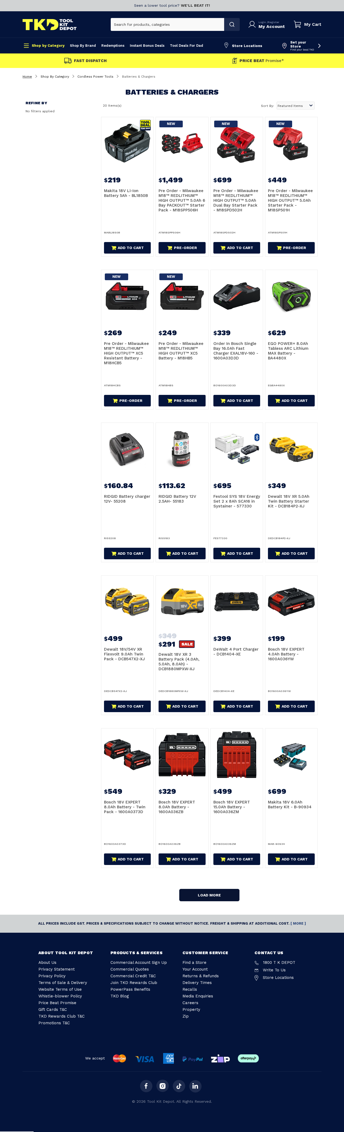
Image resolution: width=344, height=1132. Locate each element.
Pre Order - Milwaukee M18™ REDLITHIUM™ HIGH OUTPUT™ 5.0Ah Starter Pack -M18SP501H (290, 200)
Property (191, 1009)
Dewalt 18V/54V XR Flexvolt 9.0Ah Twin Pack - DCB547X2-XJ (124, 654)
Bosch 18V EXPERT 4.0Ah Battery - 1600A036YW (286, 654)
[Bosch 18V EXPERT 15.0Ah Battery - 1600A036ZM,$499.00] (236, 754)
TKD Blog (119, 996)
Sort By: (267, 106)
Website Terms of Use (60, 989)
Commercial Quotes (129, 969)
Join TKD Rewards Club (133, 982)
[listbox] (296, 106)
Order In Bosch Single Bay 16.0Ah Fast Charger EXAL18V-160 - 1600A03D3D (235, 350)
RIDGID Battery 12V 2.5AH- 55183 (177, 499)
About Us (47, 962)
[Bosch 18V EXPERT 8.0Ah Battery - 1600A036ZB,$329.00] (182, 754)
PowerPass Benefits (130, 989)
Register (273, 22)
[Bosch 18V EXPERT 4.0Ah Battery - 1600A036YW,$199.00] (291, 601)
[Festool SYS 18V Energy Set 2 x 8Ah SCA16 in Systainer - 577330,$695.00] (236, 449)
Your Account (195, 969)
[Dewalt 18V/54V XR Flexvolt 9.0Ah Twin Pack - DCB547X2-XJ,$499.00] (127, 601)
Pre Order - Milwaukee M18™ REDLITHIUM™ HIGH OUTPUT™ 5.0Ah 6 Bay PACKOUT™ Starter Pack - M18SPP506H (182, 200)
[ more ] (298, 923)
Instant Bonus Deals (147, 46)
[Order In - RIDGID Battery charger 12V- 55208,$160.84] (127, 449)
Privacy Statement (56, 969)
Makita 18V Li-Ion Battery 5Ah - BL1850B (126, 193)
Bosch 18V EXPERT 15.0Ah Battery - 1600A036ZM (231, 807)
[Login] (253, 24)
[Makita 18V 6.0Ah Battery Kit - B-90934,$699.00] (291, 754)
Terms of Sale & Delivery (62, 982)
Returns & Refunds (200, 976)
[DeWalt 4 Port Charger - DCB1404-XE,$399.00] (236, 601)
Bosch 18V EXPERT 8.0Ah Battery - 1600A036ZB (177, 807)
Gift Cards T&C (52, 1009)
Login (263, 22)
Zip (185, 1016)
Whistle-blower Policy (60, 996)
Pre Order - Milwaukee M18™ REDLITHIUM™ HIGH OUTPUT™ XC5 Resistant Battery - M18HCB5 (126, 353)
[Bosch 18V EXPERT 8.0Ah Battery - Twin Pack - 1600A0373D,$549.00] (127, 754)
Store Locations (247, 46)
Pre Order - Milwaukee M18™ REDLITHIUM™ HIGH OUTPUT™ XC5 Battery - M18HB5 (181, 350)
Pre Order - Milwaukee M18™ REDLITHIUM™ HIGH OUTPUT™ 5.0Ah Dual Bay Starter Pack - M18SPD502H (235, 200)
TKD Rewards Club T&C (61, 1016)
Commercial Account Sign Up (138, 962)
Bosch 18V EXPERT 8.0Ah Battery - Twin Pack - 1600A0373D (124, 807)
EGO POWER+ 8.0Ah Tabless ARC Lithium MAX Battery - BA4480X (288, 350)
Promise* (261, 61)
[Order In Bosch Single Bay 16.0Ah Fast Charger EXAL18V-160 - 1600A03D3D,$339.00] (236, 296)
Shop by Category (48, 46)
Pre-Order (185, 248)
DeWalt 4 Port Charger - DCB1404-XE (236, 652)
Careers (190, 1002)
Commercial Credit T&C (133, 976)
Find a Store (194, 962)
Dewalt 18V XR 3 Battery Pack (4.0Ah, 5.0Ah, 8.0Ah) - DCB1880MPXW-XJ (179, 661)
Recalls (189, 989)
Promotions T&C (54, 1023)
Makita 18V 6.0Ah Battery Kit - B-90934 (289, 804)
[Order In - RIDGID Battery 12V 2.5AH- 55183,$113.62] (182, 449)
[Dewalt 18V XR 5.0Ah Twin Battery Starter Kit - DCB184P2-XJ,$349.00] (291, 449)
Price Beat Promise (57, 1002)
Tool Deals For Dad (186, 46)
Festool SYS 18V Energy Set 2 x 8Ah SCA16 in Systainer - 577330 (236, 501)
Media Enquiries (197, 996)
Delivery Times (197, 982)
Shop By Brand (83, 46)
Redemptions (112, 46)
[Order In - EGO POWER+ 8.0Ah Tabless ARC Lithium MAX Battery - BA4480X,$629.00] (291, 296)
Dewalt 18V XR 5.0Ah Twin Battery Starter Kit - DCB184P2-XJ (288, 501)
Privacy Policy (52, 976)
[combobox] (167, 24)
